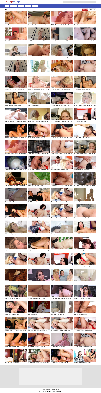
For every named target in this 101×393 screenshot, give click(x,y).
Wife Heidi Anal (8, 40)
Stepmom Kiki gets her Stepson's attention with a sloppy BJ (16, 250)
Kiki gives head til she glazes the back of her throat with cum (85, 153)
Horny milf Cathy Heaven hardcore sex (36, 137)
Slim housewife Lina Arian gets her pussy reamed (39, 217)
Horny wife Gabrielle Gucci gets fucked (36, 346)
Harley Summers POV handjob (58, 346)
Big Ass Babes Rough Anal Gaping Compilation (61, 298)
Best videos (13, 6)
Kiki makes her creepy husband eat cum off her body (85, 185)
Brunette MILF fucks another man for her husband (85, 233)
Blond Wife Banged (78, 24)
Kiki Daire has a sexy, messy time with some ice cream (85, 105)
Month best (27, 6)
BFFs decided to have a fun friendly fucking (60, 89)
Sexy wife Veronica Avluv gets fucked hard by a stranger (16, 137)
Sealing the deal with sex (33, 105)
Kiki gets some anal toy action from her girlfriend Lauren (16, 185)
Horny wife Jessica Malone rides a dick (60, 250)
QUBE (9, 2)
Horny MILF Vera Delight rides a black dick (83, 250)
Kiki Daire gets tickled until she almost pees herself (16, 73)
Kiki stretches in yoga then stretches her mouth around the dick (62, 121)
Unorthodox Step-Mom (56, 282)
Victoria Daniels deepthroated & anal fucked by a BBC (39, 282)
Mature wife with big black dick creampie (37, 233)
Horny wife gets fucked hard (80, 121)
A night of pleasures (32, 314)
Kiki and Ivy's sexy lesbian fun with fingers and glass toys (16, 57)
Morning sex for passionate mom (58, 233)
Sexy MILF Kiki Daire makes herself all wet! (60, 105)
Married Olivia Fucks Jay (10, 24)
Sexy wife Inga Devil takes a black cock (82, 362)
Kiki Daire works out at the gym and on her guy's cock (85, 57)
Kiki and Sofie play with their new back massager (39, 89)
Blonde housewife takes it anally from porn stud (38, 362)
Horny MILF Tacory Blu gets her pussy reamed (15, 330)
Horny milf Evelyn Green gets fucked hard (83, 73)
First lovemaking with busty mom (81, 201)
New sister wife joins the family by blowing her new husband (39, 121)
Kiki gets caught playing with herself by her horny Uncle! (16, 233)
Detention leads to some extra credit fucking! (61, 40)
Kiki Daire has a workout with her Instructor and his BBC (85, 217)
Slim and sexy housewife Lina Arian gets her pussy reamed (62, 153)
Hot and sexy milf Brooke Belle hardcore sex (15, 346)
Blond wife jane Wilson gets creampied (82, 266)
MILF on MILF (54, 73)
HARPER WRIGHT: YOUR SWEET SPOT (82, 298)
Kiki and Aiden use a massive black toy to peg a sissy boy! (39, 153)
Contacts (53, 389)
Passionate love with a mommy (12, 201)
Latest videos (92, 9)
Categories (35, 6)
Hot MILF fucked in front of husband (82, 137)
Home (7, 6)
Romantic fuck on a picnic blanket (35, 185)
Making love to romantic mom (57, 314)
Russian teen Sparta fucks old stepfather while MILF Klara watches (16, 153)
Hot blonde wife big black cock (12, 314)
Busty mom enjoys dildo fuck (80, 282)
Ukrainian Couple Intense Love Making (36, 298)
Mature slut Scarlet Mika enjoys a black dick (60, 201)
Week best (20, 6)
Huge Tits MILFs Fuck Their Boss (12, 298)
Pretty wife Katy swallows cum (80, 314)
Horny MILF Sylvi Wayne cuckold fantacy (83, 330)
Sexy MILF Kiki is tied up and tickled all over (37, 40)
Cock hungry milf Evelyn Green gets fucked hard (61, 185)
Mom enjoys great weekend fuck (35, 73)
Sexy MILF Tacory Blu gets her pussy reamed (38, 201)
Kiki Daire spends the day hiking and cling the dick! (16, 121)
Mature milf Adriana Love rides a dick (59, 169)
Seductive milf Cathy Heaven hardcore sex (14, 217)
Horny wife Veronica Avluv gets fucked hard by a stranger (39, 250)
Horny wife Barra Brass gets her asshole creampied (62, 137)
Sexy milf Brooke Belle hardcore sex (82, 89)
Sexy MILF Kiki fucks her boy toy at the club (14, 89)
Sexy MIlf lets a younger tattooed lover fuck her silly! (85, 40)
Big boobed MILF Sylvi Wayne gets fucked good (38, 169)
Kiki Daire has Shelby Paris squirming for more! (61, 57)
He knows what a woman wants (12, 362)
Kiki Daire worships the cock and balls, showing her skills (39, 57)
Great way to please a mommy (11, 282)
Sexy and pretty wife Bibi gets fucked (82, 169)
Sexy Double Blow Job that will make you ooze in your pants (16, 169)
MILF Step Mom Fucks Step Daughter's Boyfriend (61, 24)
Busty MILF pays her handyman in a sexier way (38, 24)
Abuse (57, 389)
